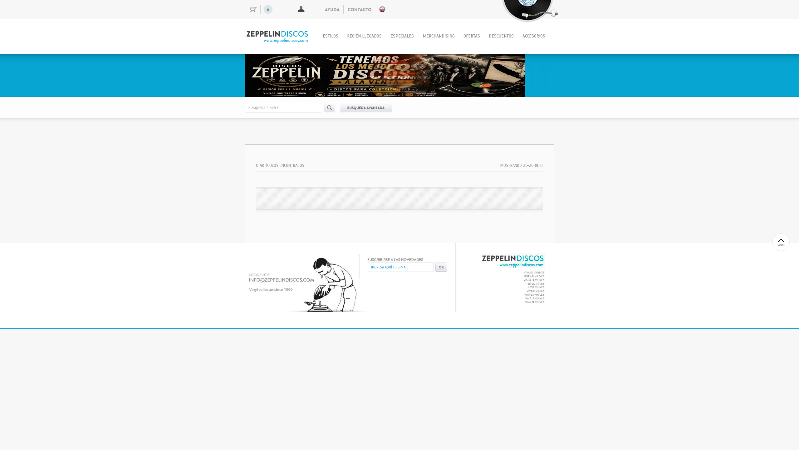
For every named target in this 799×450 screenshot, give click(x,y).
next (536, 74)
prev (262, 74)
